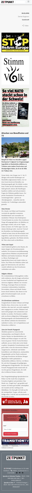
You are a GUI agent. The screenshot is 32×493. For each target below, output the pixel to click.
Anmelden (5, 445)
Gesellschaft (25, 19)
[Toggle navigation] (28, 1)
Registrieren (15, 445)
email (4, 425)
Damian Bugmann (23, 16)
